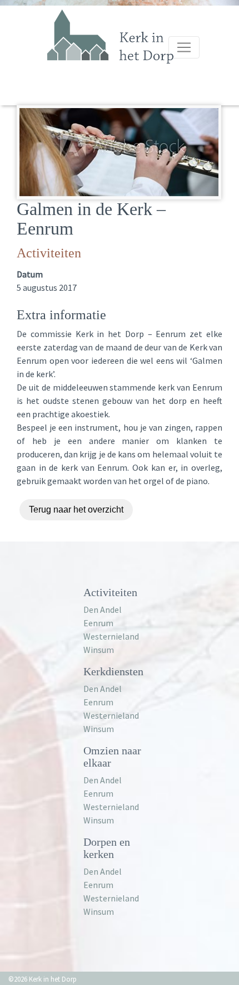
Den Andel (102, 609)
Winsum (98, 649)
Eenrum (98, 622)
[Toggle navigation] (184, 47)
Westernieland (111, 636)
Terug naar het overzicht (76, 509)
